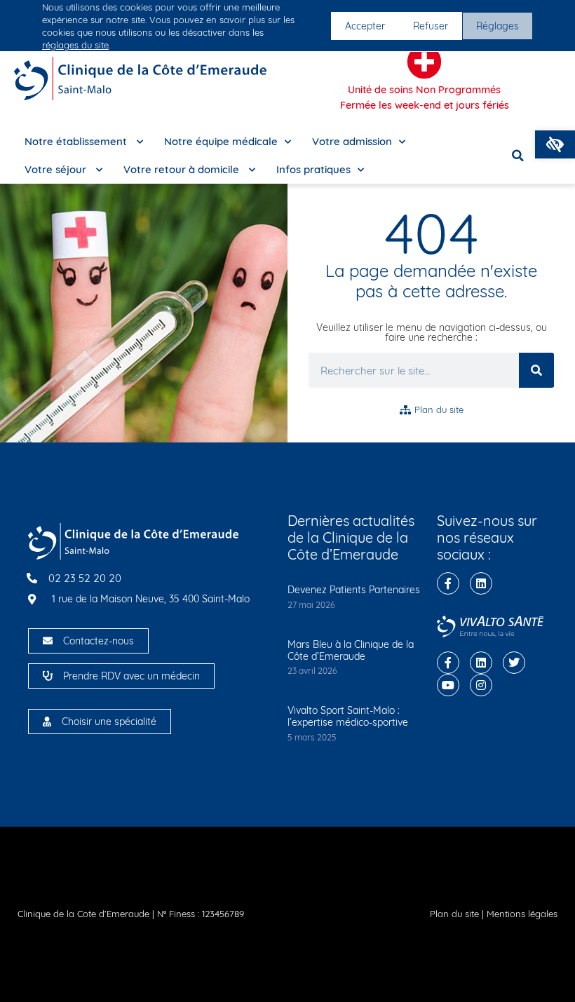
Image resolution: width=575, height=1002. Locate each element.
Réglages (497, 26)
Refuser (430, 26)
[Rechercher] (536, 370)
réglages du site (75, 44)
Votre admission (352, 141)
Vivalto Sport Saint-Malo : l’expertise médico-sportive (348, 716)
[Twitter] (514, 662)
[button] (555, 144)
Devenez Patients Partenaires (354, 589)
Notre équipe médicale (221, 141)
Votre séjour (57, 169)
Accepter (365, 26)
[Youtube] (448, 685)
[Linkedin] (481, 583)
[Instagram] (481, 685)
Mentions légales (522, 913)
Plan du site (454, 913)
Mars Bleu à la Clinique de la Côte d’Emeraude (351, 650)
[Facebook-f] (448, 583)
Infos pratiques (313, 169)
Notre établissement (77, 141)
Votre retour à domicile (182, 169)
